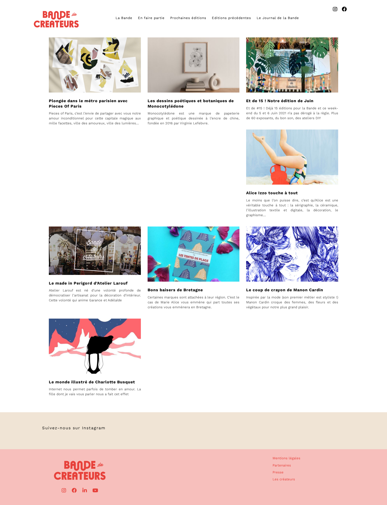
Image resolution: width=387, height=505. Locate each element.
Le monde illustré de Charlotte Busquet (92, 382)
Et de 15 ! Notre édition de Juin (280, 100)
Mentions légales (286, 458)
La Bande (124, 18)
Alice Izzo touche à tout (272, 192)
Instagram (93, 427)
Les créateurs (284, 479)
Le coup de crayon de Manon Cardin (284, 289)
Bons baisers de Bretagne (175, 289)
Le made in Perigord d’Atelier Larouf (88, 283)
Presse (278, 472)
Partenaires (282, 465)
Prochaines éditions (188, 18)
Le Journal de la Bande (278, 18)
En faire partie (151, 18)
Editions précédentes (231, 18)
